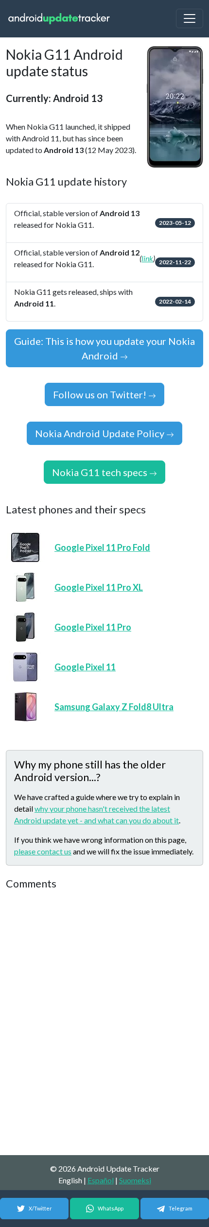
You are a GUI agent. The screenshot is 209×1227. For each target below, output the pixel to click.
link (147, 258)
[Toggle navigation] (189, 18)
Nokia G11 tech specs (100, 472)
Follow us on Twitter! (100, 394)
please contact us (42, 851)
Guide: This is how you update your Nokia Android (104, 348)
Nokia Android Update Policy (100, 433)
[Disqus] (104, 1023)
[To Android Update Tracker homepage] (59, 19)
